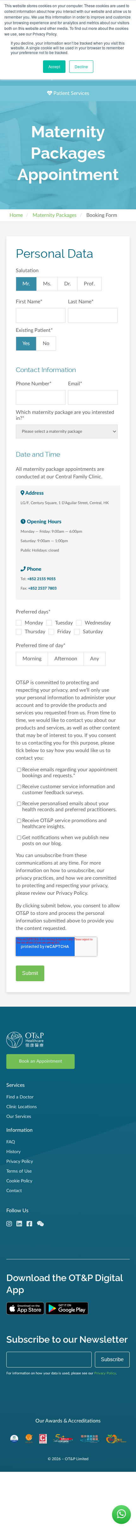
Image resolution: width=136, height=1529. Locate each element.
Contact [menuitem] (14, 1191)
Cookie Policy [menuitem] (19, 1181)
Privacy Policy (105, 1373)
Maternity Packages (55, 215)
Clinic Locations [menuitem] (21, 1107)
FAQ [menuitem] (10, 1142)
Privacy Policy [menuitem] (19, 1161)
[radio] (26, 284)
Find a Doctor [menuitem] (20, 1097)
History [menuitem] (13, 1152)
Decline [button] (81, 66)
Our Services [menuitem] (18, 1116)
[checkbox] (67, 285)
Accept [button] (54, 66)
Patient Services (70, 93)
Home (16, 215)
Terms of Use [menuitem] (19, 1171)
